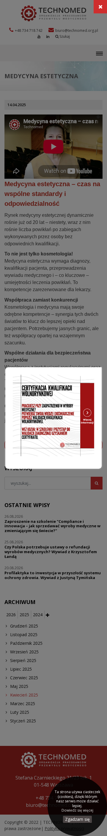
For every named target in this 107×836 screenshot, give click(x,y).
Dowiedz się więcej (77, 810)
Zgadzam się (77, 819)
